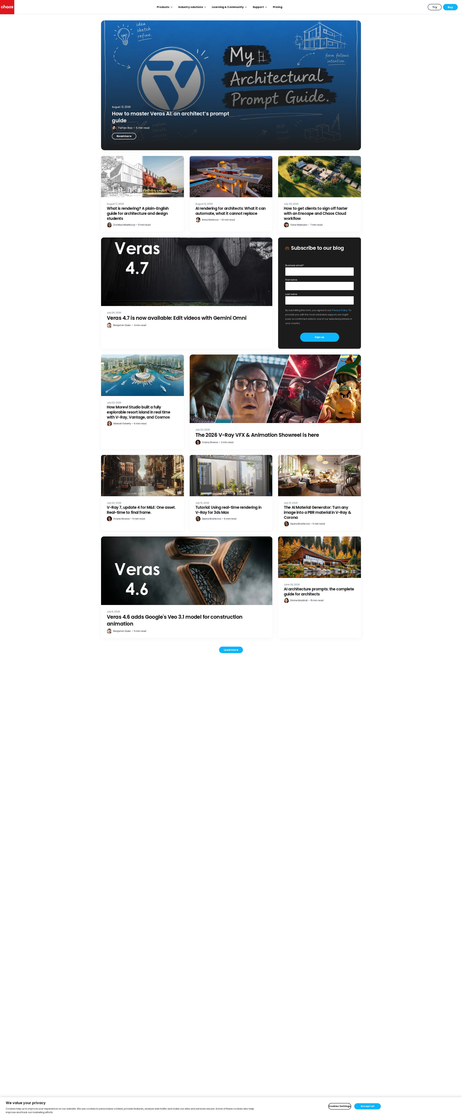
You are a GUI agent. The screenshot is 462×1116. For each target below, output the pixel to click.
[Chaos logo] (7, 7)
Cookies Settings (340, 1106)
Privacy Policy (339, 310)
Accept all (367, 1106)
